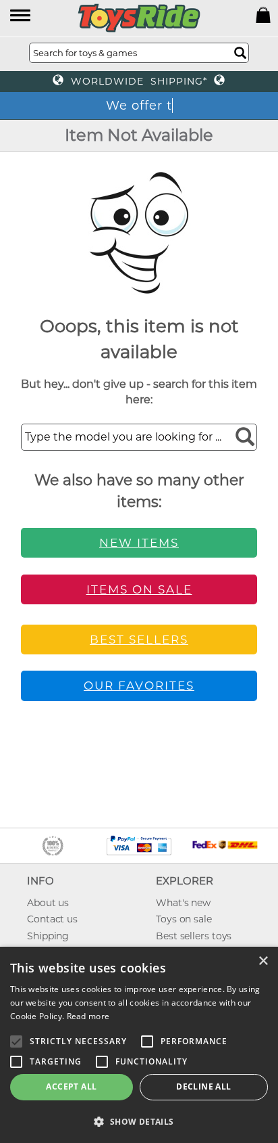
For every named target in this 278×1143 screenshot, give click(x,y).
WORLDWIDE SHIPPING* (139, 81)
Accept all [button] (71, 1086)
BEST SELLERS (139, 639)
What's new (183, 903)
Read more (88, 1016)
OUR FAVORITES (139, 685)
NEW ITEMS (139, 543)
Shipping (48, 936)
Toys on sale (184, 919)
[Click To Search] (240, 53)
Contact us (52, 919)
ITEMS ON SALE (139, 589)
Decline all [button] (203, 1086)
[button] (21, 16)
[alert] (139, 1045)
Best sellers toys (193, 936)
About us (48, 903)
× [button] (263, 961)
